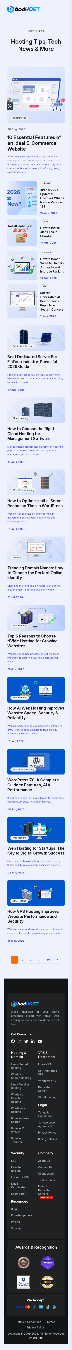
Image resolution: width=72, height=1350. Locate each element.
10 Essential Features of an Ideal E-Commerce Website (34, 143)
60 (48, 959)
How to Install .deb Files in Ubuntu (50, 232)
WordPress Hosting (23, 490)
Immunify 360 (20, 1177)
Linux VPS (44, 1064)
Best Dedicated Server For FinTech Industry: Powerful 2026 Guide (32, 361)
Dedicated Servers (23, 346)
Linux (45, 221)
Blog (14, 1209)
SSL (13, 1160)
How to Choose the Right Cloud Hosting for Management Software (30, 433)
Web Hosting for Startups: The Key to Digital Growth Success (36, 850)
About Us (44, 1160)
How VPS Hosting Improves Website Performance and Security (33, 916)
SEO (44, 286)
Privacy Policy (47, 1132)
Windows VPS (47, 1080)
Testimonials (46, 1180)
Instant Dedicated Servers (45, 1190)
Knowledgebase (21, 1215)
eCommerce (19, 117)
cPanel (46, 183)
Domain (46, 252)
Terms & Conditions (28, 1321)
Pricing (15, 1221)
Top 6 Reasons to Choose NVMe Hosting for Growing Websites (32, 641)
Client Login (46, 1173)
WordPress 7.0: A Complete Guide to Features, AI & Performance (33, 784)
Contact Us (45, 1167)
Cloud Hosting (20, 418)
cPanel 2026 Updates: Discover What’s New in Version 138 (52, 198)
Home (31, 30)
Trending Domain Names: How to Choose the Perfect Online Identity (35, 572)
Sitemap (16, 1228)
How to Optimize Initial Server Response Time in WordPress (35, 503)
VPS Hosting (19, 900)
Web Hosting (20, 625)
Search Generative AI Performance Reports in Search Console (51, 301)
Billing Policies (47, 1139)
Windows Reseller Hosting (17, 1098)
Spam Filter (18, 1193)
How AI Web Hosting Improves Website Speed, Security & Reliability (35, 713)
